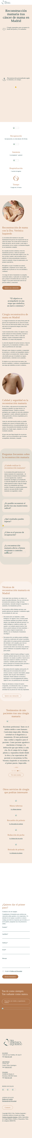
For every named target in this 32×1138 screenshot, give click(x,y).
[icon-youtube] (14, 1081)
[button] (16, 466)
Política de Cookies (7, 1091)
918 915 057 (8, 1059)
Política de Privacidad (16, 963)
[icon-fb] (8, 1081)
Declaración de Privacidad (9, 1093)
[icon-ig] (3, 1081)
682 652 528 (8, 1049)
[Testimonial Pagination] (12, 763)
